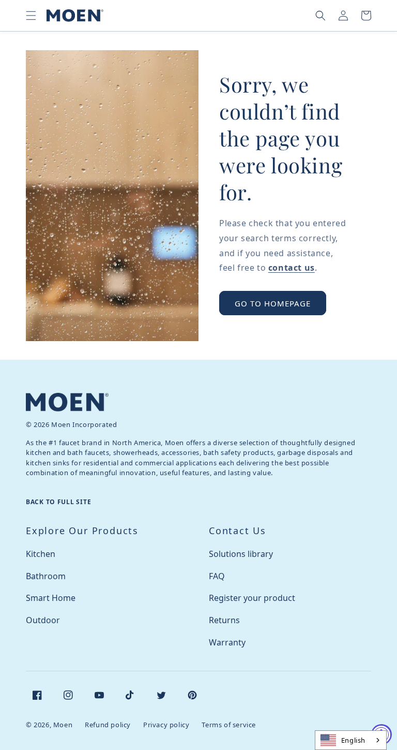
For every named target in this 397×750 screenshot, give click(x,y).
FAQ (217, 576)
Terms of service (229, 724)
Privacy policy (166, 724)
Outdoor (43, 620)
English (353, 740)
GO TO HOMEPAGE (273, 303)
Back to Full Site (58, 501)
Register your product (252, 598)
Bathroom (46, 576)
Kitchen (40, 554)
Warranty (227, 642)
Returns (224, 620)
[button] (31, 15)
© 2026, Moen (49, 724)
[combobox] (351, 740)
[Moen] (67, 402)
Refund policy (108, 724)
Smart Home (50, 598)
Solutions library (241, 554)
